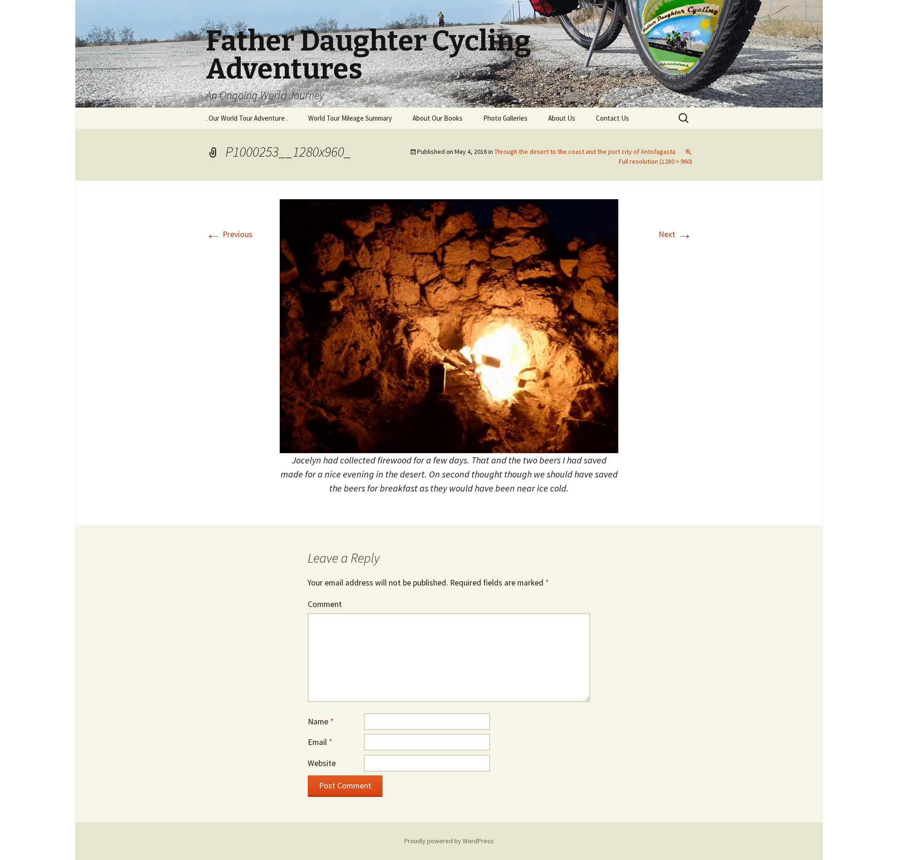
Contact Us (612, 118)
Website (322, 763)
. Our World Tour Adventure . (247, 118)
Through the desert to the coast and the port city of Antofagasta (584, 151)
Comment (325, 604)
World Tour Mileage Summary (350, 118)
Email (320, 742)
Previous (229, 234)
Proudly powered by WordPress (449, 841)
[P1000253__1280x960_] (449, 325)
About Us (561, 118)
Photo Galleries (505, 118)
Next (675, 234)
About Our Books (438, 118)
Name (320, 721)
